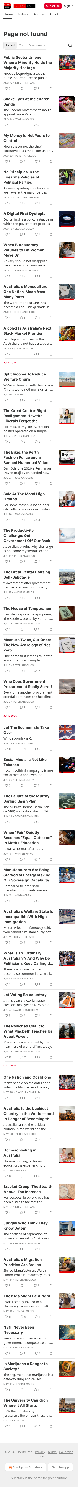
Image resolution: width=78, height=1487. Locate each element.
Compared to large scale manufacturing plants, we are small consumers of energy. (25, 888)
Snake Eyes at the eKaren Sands (26, 101)
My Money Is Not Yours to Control (26, 138)
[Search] (70, 45)
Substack (17, 1478)
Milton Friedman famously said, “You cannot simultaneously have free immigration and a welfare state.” (28, 929)
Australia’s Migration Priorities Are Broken (22, 1262)
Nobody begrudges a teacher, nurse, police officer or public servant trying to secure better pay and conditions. (26, 75)
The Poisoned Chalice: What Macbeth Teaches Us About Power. (27, 1031)
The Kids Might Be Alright (26, 1296)
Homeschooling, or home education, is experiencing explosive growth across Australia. (22, 1163)
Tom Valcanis (24, 119)
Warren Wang (24, 853)
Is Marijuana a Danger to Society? (25, 1366)
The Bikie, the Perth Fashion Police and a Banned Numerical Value (25, 457)
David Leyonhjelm (27, 197)
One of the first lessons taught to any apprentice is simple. (27, 658)
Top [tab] (21, 45)
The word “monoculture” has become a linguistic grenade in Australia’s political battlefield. (26, 304)
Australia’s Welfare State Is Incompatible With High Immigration (28, 916)
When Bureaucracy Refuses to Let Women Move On (23, 250)
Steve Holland (25, 82)
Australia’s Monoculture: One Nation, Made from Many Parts (26, 291)
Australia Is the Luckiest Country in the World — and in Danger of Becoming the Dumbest (28, 1113)
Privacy (40, 1452)
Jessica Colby (24, 228)
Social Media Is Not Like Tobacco (25, 762)
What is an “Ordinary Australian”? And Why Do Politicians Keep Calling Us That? (27, 958)
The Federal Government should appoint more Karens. (27, 112)
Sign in (69, 6)
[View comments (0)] (22, 88)
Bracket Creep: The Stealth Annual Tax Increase (27, 1189)
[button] (8, 14)
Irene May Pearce (26, 270)
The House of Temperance (27, 608)
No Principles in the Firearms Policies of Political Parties (21, 177)
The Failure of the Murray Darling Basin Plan (26, 798)
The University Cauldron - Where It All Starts (26, 1403)
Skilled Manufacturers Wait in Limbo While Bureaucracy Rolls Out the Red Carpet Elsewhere (26, 1272)
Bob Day (20, 394)
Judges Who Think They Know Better (25, 1225)
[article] (39, 73)
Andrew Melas (24, 592)
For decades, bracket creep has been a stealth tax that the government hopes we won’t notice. (26, 1199)
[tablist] (25, 45)
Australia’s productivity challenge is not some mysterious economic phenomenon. (28, 548)
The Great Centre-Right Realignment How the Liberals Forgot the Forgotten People (24, 416)
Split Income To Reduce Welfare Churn (24, 377)
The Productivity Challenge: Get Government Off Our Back (26, 535)
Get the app (60, 1467)
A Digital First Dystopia (24, 213)
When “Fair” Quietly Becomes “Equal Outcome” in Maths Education (27, 837)
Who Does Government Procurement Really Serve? (28, 684)
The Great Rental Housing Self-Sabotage (26, 574)
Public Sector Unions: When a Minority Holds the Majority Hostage (27, 62)
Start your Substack (27, 1467)
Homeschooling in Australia (19, 1152)
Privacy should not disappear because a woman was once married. (25, 263)
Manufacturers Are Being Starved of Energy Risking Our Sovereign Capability (26, 875)
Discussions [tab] (37, 45)
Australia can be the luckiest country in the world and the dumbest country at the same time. (25, 1126)
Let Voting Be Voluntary (25, 995)
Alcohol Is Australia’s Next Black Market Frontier (27, 331)
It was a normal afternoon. (23, 848)
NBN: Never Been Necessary (18, 1330)
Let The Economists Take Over (26, 730)
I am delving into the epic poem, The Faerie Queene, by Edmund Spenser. (27, 616)
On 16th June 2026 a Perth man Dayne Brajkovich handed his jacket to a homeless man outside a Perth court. (28, 470)
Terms (52, 1452)
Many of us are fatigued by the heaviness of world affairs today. (27, 1044)
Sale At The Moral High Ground (24, 496)
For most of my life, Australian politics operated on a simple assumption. (26, 428)
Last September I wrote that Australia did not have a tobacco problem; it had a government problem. (27, 341)
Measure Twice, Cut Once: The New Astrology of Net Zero (27, 645)
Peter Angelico (25, 155)
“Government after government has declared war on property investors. (26, 585)
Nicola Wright (25, 1347)
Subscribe (53, 6)
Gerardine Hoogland (27, 623)
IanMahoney (23, 895)
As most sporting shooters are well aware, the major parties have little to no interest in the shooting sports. (26, 190)
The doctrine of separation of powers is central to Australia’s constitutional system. (26, 1236)
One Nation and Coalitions (27, 1077)
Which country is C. (17, 738)
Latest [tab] (10, 45)
